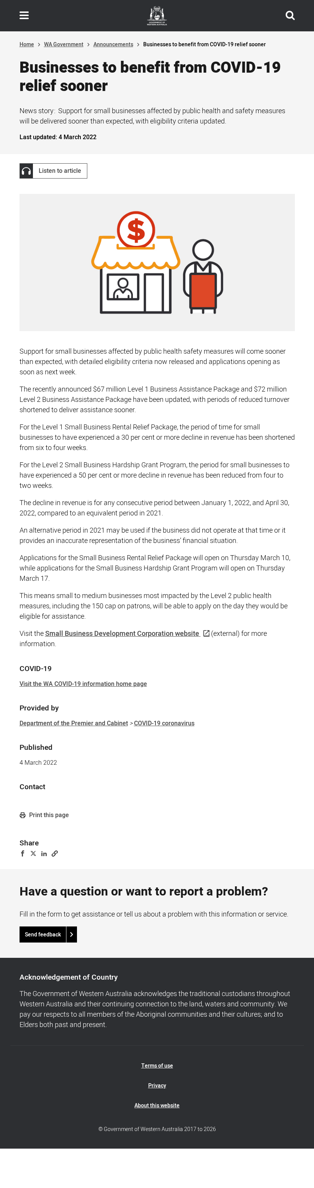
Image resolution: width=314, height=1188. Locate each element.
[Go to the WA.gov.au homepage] (157, 15)
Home (27, 45)
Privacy (157, 1086)
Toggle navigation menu (24, 15)
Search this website (290, 15)
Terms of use (157, 1066)
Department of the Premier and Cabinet (74, 723)
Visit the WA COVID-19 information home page (83, 684)
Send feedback (43, 935)
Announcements (113, 45)
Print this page (48, 815)
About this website (157, 1106)
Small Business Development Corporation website (122, 634)
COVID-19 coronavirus (164, 723)
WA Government (63, 45)
